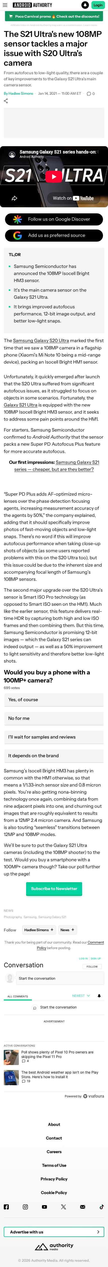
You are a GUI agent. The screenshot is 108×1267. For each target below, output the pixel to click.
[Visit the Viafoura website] (93, 1096)
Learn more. (90, 25)
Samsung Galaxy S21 (52, 917)
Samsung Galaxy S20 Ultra (41, 340)
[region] (54, 1028)
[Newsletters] (82, 1206)
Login (98, 5)
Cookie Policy (54, 1192)
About (54, 1124)
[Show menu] (5, 5)
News (8, 911)
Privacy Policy (54, 1178)
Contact (54, 1138)
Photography (13, 917)
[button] (54, 5)
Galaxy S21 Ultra (20, 405)
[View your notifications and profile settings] (99, 996)
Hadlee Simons (21, 93)
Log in (83, 958)
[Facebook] (6, 1206)
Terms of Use (54, 1165)
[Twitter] (63, 1206)
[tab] (18, 996)
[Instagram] (25, 1206)
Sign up (96, 958)
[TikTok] (101, 1206)
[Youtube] (44, 1206)
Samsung (30, 917)
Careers (54, 1151)
